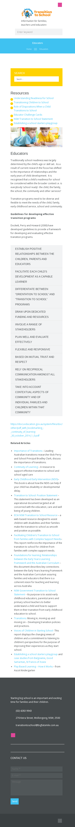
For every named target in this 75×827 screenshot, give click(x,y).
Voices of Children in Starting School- (34, 630)
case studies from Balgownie (29, 658)
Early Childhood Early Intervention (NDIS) (36, 479)
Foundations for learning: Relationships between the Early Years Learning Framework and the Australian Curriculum (36, 559)
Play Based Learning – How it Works (33, 666)
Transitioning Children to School (31, 102)
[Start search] (58, 31)
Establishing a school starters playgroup (36, 123)
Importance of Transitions (28, 450)
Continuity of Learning (26, 467)
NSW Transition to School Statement (33, 119)
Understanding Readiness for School (34, 98)
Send (14, 801)
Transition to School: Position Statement (35, 495)
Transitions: (20, 618)
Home (29, 49)
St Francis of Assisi (36, 662)
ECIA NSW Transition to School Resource (36, 515)
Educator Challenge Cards (28, 114)
